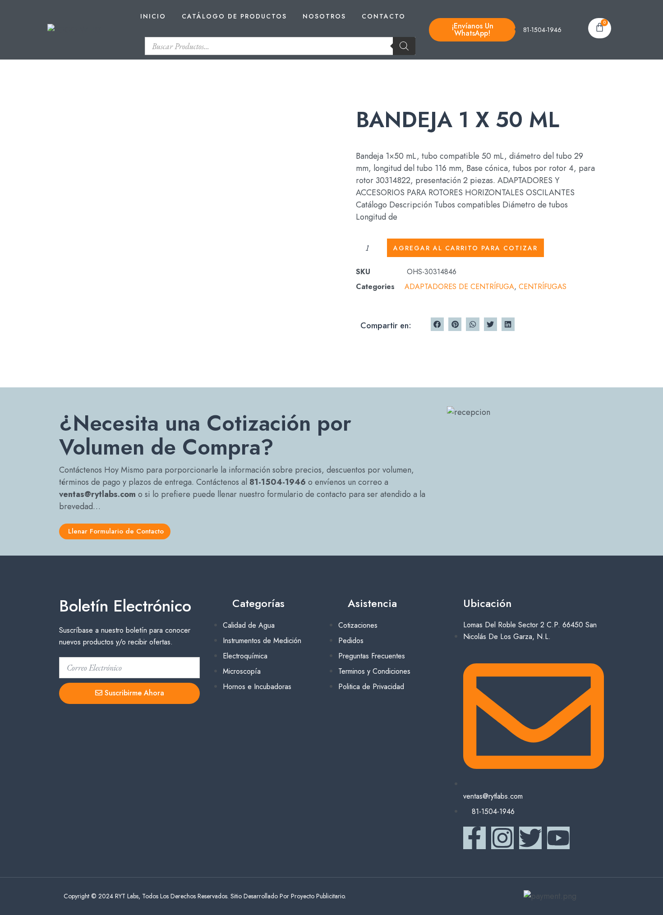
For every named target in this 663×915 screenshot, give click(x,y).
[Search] (404, 46)
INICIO (153, 16)
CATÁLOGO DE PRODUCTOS (234, 16)
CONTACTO (383, 16)
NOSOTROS (324, 16)
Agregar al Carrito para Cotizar (465, 248)
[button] (437, 324)
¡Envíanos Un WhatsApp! (472, 29)
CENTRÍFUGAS (542, 286)
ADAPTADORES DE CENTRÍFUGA (459, 286)
